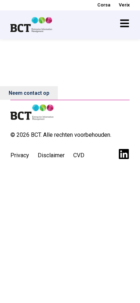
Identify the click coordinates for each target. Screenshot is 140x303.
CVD (78, 155)
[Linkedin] (124, 154)
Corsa (103, 5)
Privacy (19, 155)
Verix (124, 5)
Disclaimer (51, 155)
